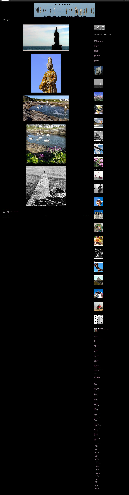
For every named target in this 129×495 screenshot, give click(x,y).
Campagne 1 (96, 40)
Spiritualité (95, 434)
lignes (95, 414)
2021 (96, 452)
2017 (96, 458)
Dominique (101, 328)
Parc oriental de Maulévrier (98, 41)
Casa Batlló (96, 51)
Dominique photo (64, 4)
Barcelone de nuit (97, 55)
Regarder (95, 361)
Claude (95, 342)
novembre (97, 463)
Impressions (96, 405)
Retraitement (96, 428)
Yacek (95, 366)
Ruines (95, 429)
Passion (95, 423)
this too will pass (96, 370)
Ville (94, 440)
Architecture (96, 388)
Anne (95, 337)
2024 (96, 448)
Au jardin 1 (95, 46)
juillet (97, 469)
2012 (96, 484)
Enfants (95, 395)
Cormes (95, 393)
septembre (98, 466)
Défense (95, 37)
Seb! (94, 362)
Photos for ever (96, 360)
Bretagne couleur (96, 42)
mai (96, 472)
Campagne (95, 390)
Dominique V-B (96, 345)
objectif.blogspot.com (97, 367)
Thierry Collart (96, 365)
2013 (96, 482)
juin (96, 470)
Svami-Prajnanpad (97, 377)
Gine (94, 347)
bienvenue (95, 389)
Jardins (95, 410)
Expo (95, 61)
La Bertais (95, 378)
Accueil (46, 215)
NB (8, 212)
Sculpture (95, 430)
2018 (96, 456)
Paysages (95, 424)
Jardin (95, 409)
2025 (96, 446)
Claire (95, 341)
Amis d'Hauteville (96, 376)
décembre (97, 462)
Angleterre (95, 384)
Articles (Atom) (10, 217)
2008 (96, 489)
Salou (95, 56)
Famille (95, 399)
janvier (97, 479)
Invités (95, 408)
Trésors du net (96, 438)
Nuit (94, 420)
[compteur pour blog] (97, 22)
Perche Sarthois (96, 425)
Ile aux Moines (96, 60)
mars (97, 476)
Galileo (95, 346)
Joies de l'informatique (97, 413)
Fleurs (95, 400)
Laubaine (95, 351)
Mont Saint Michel (97, 57)
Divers (95, 394)
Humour (95, 404)
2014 (96, 481)
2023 (96, 449)
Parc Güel (95, 52)
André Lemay (96, 336)
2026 (96, 445)
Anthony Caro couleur (97, 47)
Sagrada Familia (96, 50)
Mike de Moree (96, 355)
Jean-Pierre (96, 350)
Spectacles (95, 433)
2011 (96, 485)
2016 (96, 459)
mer (7, 212)
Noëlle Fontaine (96, 357)
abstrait (95, 383)
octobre (97, 465)
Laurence (95, 352)
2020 (96, 453)
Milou (95, 356)
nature (95, 418)
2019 (96, 455)
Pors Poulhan (6, 20)
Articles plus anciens (85, 215)
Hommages (96, 403)
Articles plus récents (6, 215)
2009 (96, 488)
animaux (95, 385)
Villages (95, 439)
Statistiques (96, 435)
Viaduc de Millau (96, 45)
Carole (95, 340)
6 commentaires (16, 211)
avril (96, 475)
